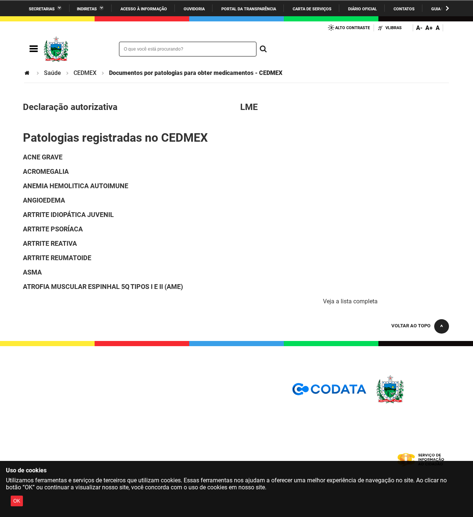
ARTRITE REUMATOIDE (57, 258)
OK (16, 501)
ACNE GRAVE (42, 157)
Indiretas (87, 9)
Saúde (52, 72)
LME (249, 107)
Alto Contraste (352, 27)
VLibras (393, 27)
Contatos (404, 9)
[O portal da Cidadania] (75, 49)
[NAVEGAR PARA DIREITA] (447, 8)
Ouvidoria (194, 9)
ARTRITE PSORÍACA (53, 229)
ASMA (32, 272)
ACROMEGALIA (46, 171)
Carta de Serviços (312, 9)
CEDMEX (85, 72)
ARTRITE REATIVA (50, 243)
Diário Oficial (362, 9)
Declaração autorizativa (70, 107)
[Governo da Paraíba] (412, 402)
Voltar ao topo (411, 325)
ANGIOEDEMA (44, 200)
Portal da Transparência (248, 9)
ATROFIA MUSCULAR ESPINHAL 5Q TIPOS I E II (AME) (103, 286)
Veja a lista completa (350, 301)
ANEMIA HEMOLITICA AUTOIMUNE (75, 186)
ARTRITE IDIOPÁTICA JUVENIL (68, 214)
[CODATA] (329, 391)
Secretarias (42, 9)
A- (419, 27)
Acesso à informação (143, 9)
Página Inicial (27, 72)
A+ (429, 27)
